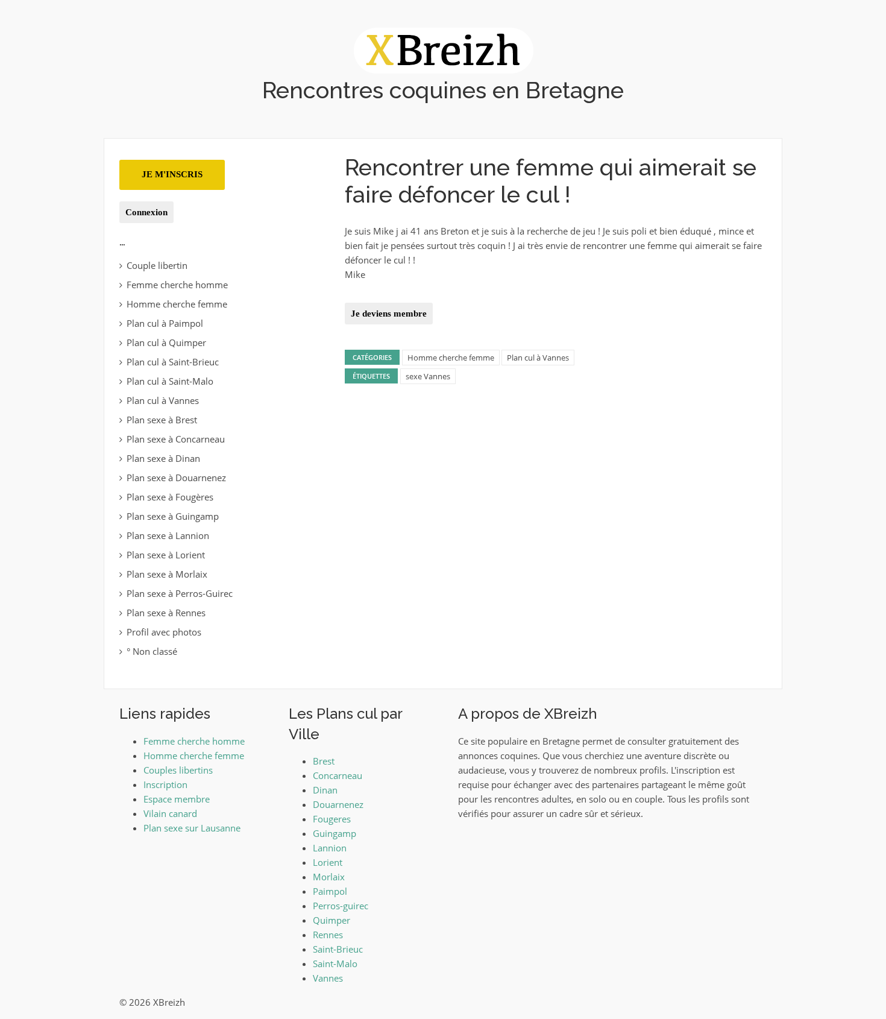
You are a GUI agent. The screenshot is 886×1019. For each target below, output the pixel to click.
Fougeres (332, 819)
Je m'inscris (172, 174)
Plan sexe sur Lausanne (191, 828)
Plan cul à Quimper (166, 342)
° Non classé (152, 651)
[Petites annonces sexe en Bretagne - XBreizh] (443, 49)
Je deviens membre (389, 313)
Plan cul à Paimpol (165, 323)
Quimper (331, 920)
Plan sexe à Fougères (170, 497)
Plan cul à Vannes (538, 357)
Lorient (327, 862)
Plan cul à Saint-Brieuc (173, 362)
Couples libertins (178, 770)
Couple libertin (157, 265)
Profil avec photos (164, 632)
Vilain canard (170, 813)
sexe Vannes (428, 376)
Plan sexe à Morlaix (167, 574)
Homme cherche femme (450, 357)
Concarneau (337, 775)
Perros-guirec (340, 906)
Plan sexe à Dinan (163, 458)
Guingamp (334, 833)
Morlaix (329, 877)
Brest (324, 761)
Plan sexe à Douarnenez (176, 478)
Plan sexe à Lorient (166, 555)
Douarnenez (338, 804)
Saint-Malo (335, 963)
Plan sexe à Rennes (166, 613)
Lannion (330, 848)
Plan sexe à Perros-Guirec (180, 593)
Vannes (328, 978)
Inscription (165, 784)
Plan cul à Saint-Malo (170, 381)
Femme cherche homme (177, 285)
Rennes (328, 935)
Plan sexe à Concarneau (176, 439)
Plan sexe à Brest (162, 420)
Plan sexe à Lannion (168, 535)
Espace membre (176, 799)
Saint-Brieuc (338, 949)
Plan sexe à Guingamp (173, 516)
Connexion (146, 212)
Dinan (325, 790)
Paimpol (330, 891)
